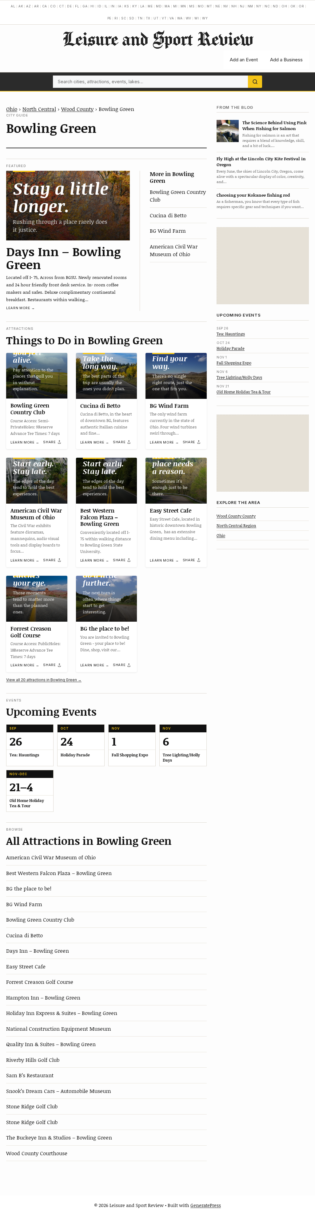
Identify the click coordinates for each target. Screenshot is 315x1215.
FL (77, 6)
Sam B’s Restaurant (30, 1075)
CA (44, 6)
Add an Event (244, 60)
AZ (28, 6)
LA (142, 6)
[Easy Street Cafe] (176, 481)
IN (113, 6)
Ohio (11, 108)
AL (13, 6)
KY (134, 6)
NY (258, 6)
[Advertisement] (263, 265)
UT (156, 18)
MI (175, 6)
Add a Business (286, 60)
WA (180, 18)
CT (61, 6)
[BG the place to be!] (106, 599)
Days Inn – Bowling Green (63, 258)
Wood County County (236, 516)
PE (109, 18)
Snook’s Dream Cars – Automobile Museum (58, 1090)
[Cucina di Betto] (106, 376)
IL (106, 6)
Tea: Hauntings (231, 334)
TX (148, 18)
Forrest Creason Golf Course (30, 631)
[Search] (255, 82)
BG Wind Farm (168, 230)
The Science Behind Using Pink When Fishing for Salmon (274, 125)
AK (20, 6)
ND (275, 6)
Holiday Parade (231, 348)
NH (234, 6)
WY (205, 18)
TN (140, 18)
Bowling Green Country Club (29, 408)
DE (69, 6)
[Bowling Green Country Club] (36, 376)
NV (226, 6)
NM (250, 6)
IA (120, 6)
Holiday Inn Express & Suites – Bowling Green (61, 1013)
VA (171, 18)
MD (159, 6)
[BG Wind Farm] (176, 376)
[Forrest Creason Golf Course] (36, 599)
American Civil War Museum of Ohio (173, 250)
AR (36, 6)
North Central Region (236, 525)
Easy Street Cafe (170, 510)
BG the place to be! (104, 628)
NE (217, 6)
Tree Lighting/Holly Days (239, 377)
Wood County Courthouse (36, 1153)
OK (293, 6)
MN (183, 6)
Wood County (77, 108)
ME (150, 6)
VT (164, 18)
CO (53, 6)
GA (85, 6)
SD (131, 18)
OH (284, 6)
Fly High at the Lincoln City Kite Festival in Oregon (261, 161)
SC (123, 18)
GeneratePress (205, 1205)
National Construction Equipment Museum (58, 1028)
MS (192, 6)
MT (209, 6)
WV (189, 18)
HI (92, 6)
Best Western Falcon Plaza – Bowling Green (99, 517)
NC (267, 6)
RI (116, 18)
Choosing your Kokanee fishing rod (253, 195)
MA (167, 6)
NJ (242, 6)
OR (301, 6)
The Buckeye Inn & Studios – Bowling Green (59, 1137)
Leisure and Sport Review (157, 38)
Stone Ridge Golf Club (32, 1106)
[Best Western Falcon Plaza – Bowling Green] (106, 481)
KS (126, 6)
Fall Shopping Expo (234, 363)
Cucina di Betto (168, 215)
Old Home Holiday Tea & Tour (244, 392)
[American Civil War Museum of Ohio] (36, 481)
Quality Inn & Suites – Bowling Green (51, 1044)
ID (100, 6)
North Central (39, 108)
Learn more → (20, 308)
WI (196, 18)
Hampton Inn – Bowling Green (43, 997)
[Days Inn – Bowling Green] (68, 205)
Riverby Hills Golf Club (32, 1059)
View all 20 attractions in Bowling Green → (44, 679)
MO (201, 6)
